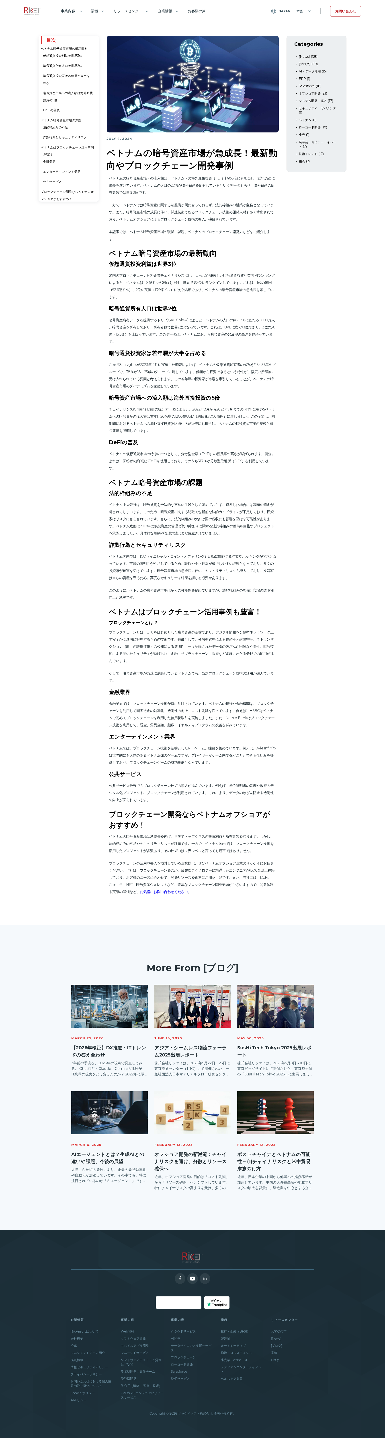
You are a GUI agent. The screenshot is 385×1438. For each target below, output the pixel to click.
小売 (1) (304, 135)
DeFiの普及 (51, 110)
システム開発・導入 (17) (316, 101)
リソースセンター (128, 11)
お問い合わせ (345, 11)
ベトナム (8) (307, 120)
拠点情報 (77, 1360)
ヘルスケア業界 (232, 1379)
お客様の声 (197, 11)
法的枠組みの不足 (55, 127)
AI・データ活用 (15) (313, 71)
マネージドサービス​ (135, 1353)
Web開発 (127, 1331)
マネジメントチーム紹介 (88, 1353)
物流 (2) (304, 161)
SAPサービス (180, 1379)
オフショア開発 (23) (313, 93)
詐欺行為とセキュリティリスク (65, 137)
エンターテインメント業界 (61, 172)
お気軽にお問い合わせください (164, 892)
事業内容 (68, 11)
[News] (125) (308, 57)
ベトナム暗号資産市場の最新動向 (64, 49)
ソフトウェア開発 (133, 1339)
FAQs (275, 1360)
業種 (94, 11)
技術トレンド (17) (311, 154)
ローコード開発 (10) (313, 127)
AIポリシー (78, 1400)
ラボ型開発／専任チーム (138, 1372)
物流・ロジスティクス (236, 1353)
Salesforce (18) (310, 86)
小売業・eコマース (234, 1360)
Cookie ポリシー (83, 1393)
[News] (276, 1339)
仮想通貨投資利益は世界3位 (62, 56)
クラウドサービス (183, 1331)
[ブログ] (276, 1346)
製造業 (225, 1339)
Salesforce (179, 1372)
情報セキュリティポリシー (89, 1367)
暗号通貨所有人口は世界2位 (62, 66)
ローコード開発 (182, 1364)
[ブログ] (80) (308, 64)
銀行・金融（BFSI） (235, 1331)
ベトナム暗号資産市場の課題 (61, 120)
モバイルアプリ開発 (135, 1346)
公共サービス (52, 182)
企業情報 (165, 11)
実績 (274, 1353)
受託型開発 (128, 1379)
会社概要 (77, 1339)
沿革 (74, 1346)
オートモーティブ (233, 1346)
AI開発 (175, 1339)
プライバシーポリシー (86, 1374)
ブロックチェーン (183, 1357)
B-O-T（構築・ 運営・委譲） (141, 1386)
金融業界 (49, 162)
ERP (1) (304, 79)
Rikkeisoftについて (84, 1331)
